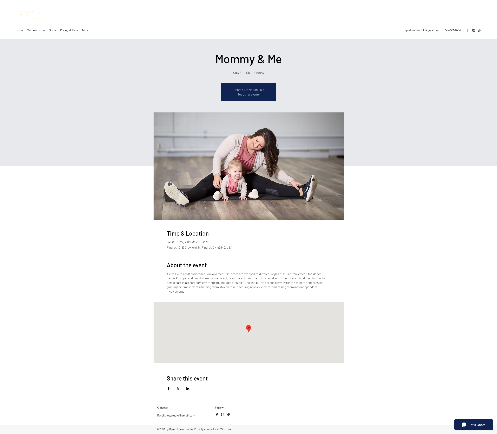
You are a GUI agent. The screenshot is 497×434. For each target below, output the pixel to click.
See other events (248, 94)
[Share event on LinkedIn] (187, 388)
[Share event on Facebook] (168, 388)
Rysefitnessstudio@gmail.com (422, 30)
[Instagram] (474, 30)
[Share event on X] (178, 388)
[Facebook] (468, 30)
